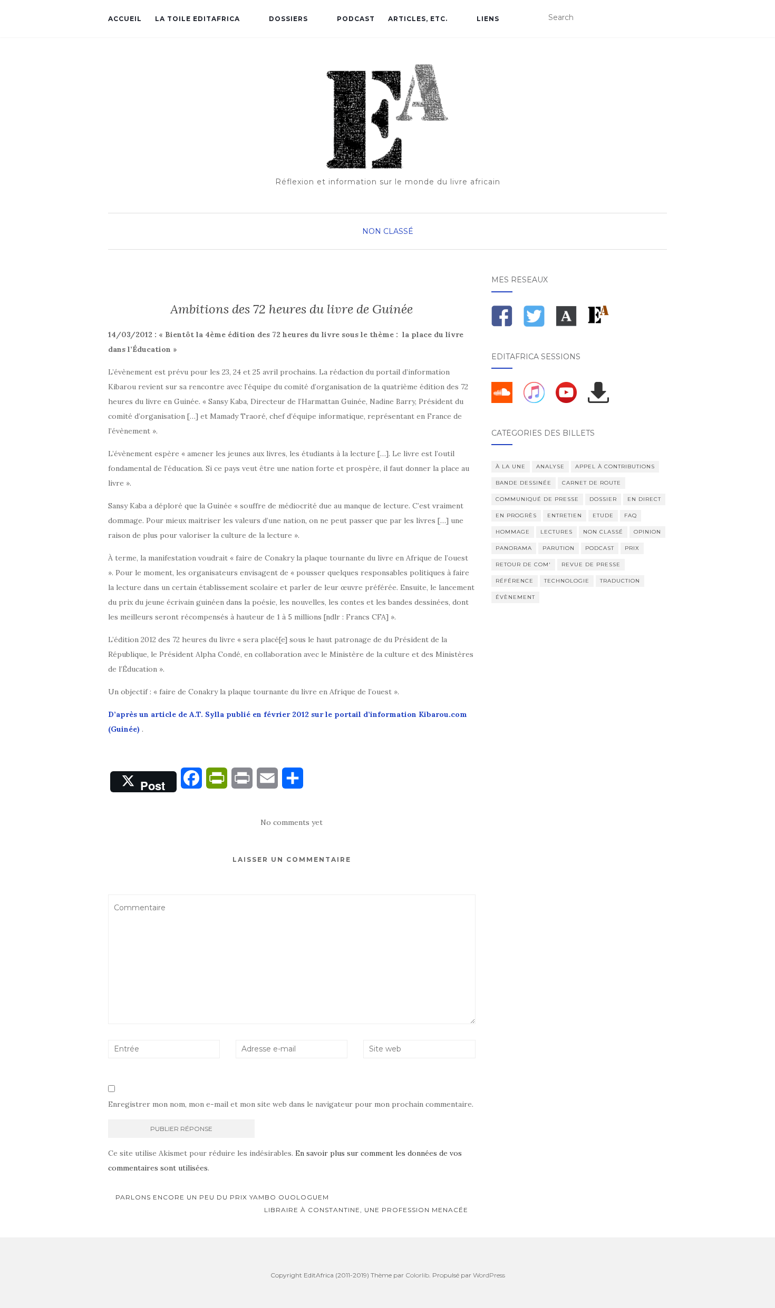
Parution (558, 548)
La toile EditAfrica (197, 19)
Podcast (356, 19)
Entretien (564, 515)
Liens (488, 19)
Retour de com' (523, 564)
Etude (603, 515)
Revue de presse (591, 564)
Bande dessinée (523, 482)
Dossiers (288, 19)
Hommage (513, 531)
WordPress (489, 1275)
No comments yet (291, 822)
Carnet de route (591, 482)
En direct (644, 499)
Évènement (515, 597)
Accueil (125, 19)
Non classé (387, 231)
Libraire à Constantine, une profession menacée (367, 1210)
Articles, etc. (418, 19)
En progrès (516, 515)
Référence (515, 580)
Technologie (566, 580)
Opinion (647, 531)
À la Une (511, 466)
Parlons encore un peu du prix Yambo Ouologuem (221, 1197)
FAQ (630, 515)
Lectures (556, 531)
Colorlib (417, 1275)
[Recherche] (660, 18)
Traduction (620, 580)
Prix (632, 548)
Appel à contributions (615, 466)
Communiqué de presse (537, 499)
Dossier (603, 499)
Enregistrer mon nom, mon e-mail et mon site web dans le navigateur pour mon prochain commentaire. (290, 1104)
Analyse (550, 466)
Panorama (514, 548)
